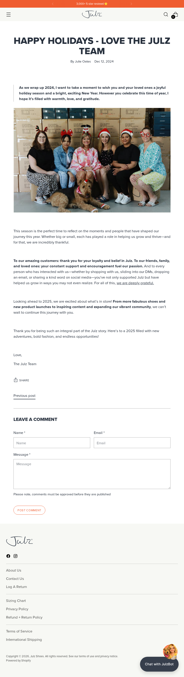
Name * (19, 432)
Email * (99, 432)
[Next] (131, 4)
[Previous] (53, 4)
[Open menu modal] (8, 14)
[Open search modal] (166, 14)
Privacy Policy (17, 608)
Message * (22, 454)
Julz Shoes (37, 656)
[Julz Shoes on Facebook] (8, 557)
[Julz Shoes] (92, 14)
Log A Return (16, 586)
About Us (13, 570)
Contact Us (15, 578)
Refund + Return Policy (24, 617)
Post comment (29, 510)
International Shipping (24, 639)
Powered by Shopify (18, 660)
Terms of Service (19, 631)
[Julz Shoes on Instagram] (16, 557)
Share (24, 380)
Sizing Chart (16, 600)
